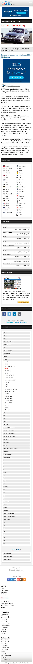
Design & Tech (5, 647)
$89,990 (22, 238)
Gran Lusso (6, 451)
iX (4, 475)
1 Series (5, 336)
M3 (4, 493)
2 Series (5, 338)
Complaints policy (5, 659)
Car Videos (4, 594)
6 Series (5, 413)
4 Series (5, 356)
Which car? (4, 620)
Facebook (9, 322)
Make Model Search (6, 601)
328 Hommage (6, 353)
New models (4, 596)
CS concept (6, 442)
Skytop (5, 507)
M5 (4, 498)
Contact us (3, 653)
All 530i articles (7, 559)
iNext (4, 472)
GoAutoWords (4, 649)
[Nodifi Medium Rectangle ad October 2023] (16, 82)
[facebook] (8, 579)
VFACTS (3, 629)
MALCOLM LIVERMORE (14, 86)
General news (4, 627)
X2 (4, 525)
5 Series (5, 359)
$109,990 (22, 247)
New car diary (4, 622)
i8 (3, 469)
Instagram (23, 322)
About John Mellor (6, 655)
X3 (4, 528)
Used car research (5, 625)
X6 (4, 537)
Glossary (3, 633)
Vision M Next (6, 519)
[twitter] (11, 579)
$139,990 (21, 261)
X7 (4, 540)
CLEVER (5, 424)
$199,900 (22, 265)
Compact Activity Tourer (9, 427)
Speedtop (5, 510)
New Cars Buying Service (7, 605)
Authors (3, 651)
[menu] (30, 3)
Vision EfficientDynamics (9, 516)
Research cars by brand (7, 618)
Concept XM (6, 439)
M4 (4, 495)
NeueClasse (6, 504)
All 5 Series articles (7, 556)
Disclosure (3, 657)
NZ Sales (3, 631)
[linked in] (14, 579)
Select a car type (5, 616)
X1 (4, 522)
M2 (4, 490)
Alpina (5, 421)
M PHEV (5, 487)
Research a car (4, 614)
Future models (4, 598)
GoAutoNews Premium (7, 642)
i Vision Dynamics (7, 457)
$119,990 (22, 243)
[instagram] (21, 579)
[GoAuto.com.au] (7, 5)
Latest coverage (5, 590)
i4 (3, 463)
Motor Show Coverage (7, 603)
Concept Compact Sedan (9, 433)
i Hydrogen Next (7, 454)
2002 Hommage (7, 344)
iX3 (4, 478)
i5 (3, 466)
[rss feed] (24, 579)
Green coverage (5, 624)
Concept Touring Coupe (9, 436)
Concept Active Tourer (8, 430)
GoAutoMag (4, 645)
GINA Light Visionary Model (10, 448)
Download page (23, 302)
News (2, 600)
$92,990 (22, 229)
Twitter (16, 322)
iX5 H (4, 481)
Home (2, 588)
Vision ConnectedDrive (8, 513)
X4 (4, 531)
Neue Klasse (6, 501)
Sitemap (3, 607)
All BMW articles (7, 553)
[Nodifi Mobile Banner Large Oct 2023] (15, 16)
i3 (3, 460)
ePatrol (5, 445)
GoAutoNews (4, 644)
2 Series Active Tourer (8, 341)
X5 (4, 534)
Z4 (4, 543)
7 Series (5, 416)
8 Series (5, 419)
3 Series (5, 347)
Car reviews (4, 592)
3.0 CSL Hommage (7, 350)
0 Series (5, 333)
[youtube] (18, 579)
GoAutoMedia (4, 640)
